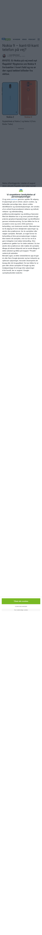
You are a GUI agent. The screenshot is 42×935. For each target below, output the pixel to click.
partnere (14, 199)
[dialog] (21, 561)
